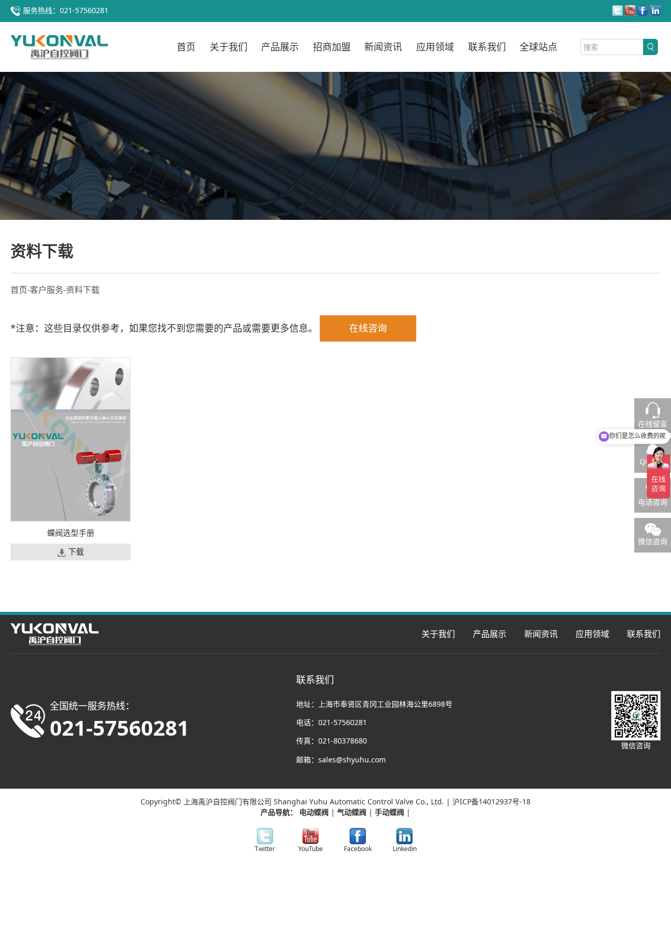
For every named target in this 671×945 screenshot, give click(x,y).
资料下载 (83, 289)
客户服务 (46, 289)
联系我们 (487, 46)
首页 (186, 46)
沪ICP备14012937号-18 (491, 801)
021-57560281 (342, 722)
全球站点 (538, 46)
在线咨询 (368, 328)
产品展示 (280, 46)
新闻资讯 (383, 46)
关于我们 (228, 46)
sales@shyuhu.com (352, 760)
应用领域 (435, 46)
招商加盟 (332, 46)
